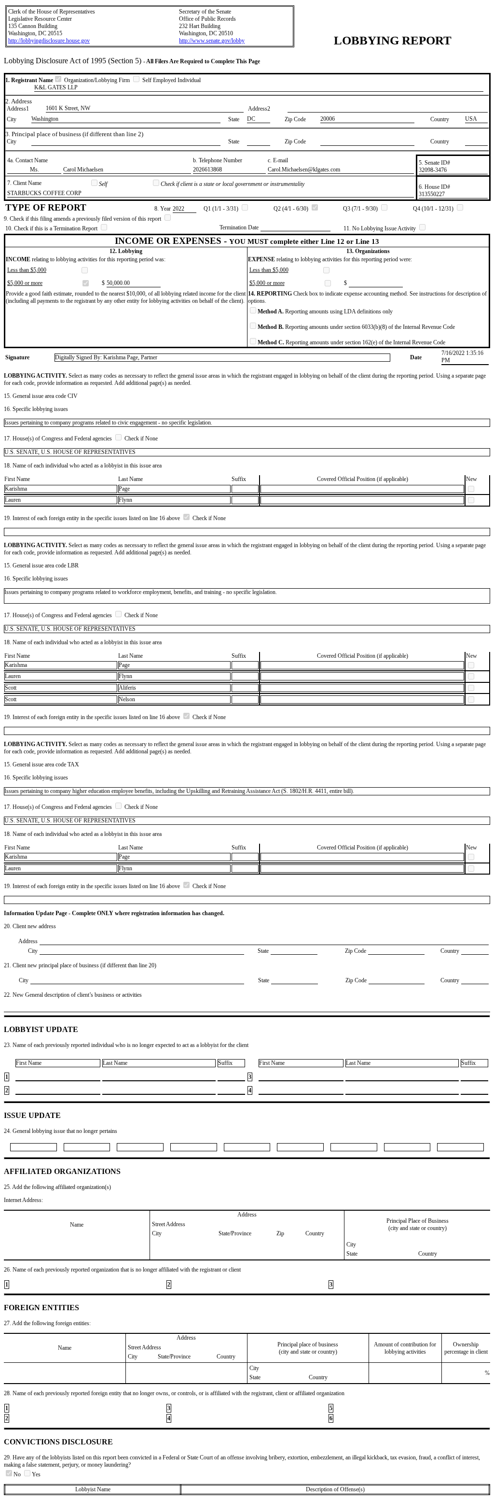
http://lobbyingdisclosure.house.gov (49, 40)
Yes (36, 1474)
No (18, 1474)
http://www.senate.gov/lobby (212, 40)
